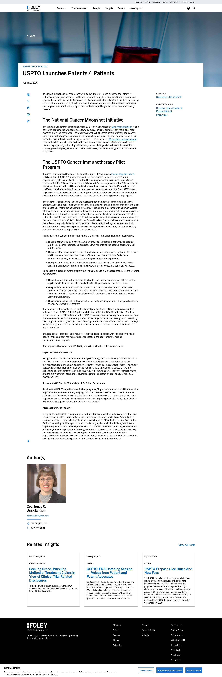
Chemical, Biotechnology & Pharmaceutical (169, 109)
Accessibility (176, 645)
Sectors (60, 8)
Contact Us (174, 2)
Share (28, 121)
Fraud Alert (176, 655)
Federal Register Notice (122, 173)
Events (121, 8)
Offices (165, 2)
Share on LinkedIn (28, 94)
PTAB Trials (161, 115)
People (96, 8)
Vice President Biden (122, 126)
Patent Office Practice (35, 66)
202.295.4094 (38, 527)
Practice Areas (78, 8)
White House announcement (123, 139)
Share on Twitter (28, 101)
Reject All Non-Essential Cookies (170, 670)
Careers (192, 2)
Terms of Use (176, 625)
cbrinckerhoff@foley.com (38, 515)
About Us (184, 2)
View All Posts (186, 544)
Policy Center (176, 635)
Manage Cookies (146, 670)
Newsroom (156, 2)
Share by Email (28, 114)
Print (28, 107)
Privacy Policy (177, 630)
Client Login (176, 650)
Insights (109, 8)
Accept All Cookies (194, 670)
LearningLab (136, 8)
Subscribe (138, 2)
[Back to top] (28, 441)
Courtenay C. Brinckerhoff (168, 96)
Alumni (147, 2)
